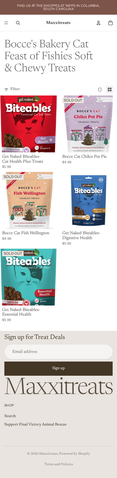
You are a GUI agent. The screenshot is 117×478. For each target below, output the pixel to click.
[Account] (98, 23)
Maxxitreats (48, 453)
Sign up (58, 368)
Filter (15, 89)
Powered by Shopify (74, 453)
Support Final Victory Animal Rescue (35, 425)
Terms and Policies (58, 464)
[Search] (18, 23)
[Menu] (6, 23)
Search (10, 416)
